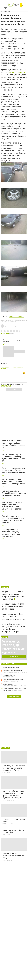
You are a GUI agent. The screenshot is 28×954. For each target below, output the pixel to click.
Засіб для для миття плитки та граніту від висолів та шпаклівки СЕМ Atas (13, 768)
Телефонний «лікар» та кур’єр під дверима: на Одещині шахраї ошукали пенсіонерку (13, 470)
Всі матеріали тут (14, 656)
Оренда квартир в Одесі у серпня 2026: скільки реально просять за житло (14, 616)
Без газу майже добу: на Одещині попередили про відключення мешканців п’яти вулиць (14, 457)
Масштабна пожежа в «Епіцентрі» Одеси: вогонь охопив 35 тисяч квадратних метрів (13, 628)
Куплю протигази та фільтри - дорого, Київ (13, 831)
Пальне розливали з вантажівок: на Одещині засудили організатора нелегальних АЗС (11, 533)
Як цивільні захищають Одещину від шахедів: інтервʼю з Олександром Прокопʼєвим (13, 595)
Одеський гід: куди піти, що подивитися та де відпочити (13, 647)
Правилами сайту (6, 385)
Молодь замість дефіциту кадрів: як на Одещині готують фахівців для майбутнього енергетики (12, 505)
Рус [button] (6, 8)
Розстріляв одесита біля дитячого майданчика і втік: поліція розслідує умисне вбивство (13, 519)
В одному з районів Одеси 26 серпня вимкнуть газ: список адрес (13, 606)
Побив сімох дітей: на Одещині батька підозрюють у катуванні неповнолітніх (14, 493)
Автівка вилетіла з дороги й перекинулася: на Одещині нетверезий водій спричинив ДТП (13, 444)
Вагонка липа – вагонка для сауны (13, 820)
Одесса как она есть (17, 72)
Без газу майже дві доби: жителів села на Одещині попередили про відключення (14, 481)
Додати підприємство (14, 696)
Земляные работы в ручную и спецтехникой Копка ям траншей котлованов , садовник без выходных (13, 794)
